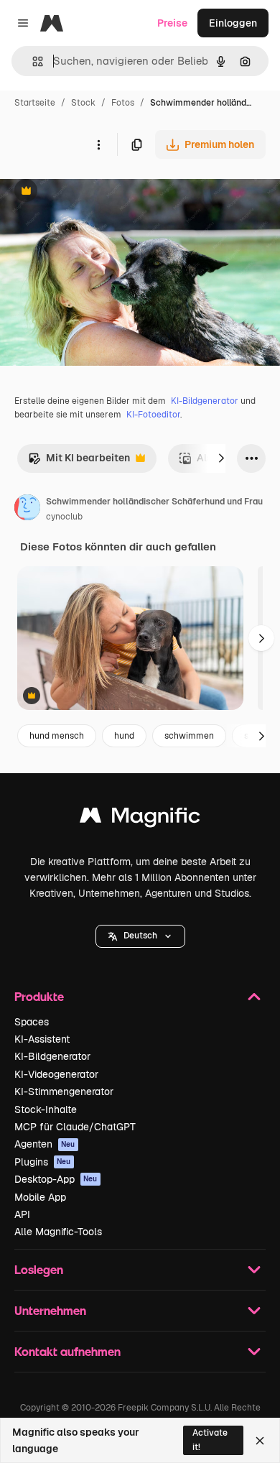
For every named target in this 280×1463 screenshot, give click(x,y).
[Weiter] (221, 458)
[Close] (260, 1440)
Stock (83, 103)
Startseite (34, 103)
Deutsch (140, 935)
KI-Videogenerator (56, 1074)
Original (92, 192)
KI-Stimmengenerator (63, 1091)
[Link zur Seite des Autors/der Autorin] (27, 509)
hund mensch (56, 736)
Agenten (44, 1143)
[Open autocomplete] (32, 61)
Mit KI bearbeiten (79, 461)
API (22, 1214)
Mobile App (40, 1197)
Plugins (42, 1161)
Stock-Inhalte (45, 1109)
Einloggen (233, 23)
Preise (172, 23)
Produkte (39, 996)
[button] (140, 936)
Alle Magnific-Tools (58, 1231)
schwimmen (189, 736)
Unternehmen (50, 1310)
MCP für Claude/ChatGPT (75, 1126)
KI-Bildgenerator (204, 401)
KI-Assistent (42, 1039)
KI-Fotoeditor (153, 414)
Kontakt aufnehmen (67, 1351)
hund (124, 736)
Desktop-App (56, 1179)
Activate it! (210, 1439)
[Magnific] (140, 819)
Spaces (31, 1021)
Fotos (122, 103)
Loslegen (38, 1269)
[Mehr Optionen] (98, 144)
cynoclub (64, 516)
